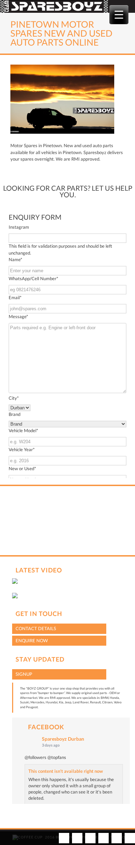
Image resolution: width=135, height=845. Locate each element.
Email (15, 297)
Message (18, 316)
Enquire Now (32, 640)
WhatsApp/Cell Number (33, 278)
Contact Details (36, 628)
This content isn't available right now (65, 771)
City (14, 398)
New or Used (22, 468)
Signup (24, 674)
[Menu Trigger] (118, 14)
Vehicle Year (22, 449)
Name (15, 259)
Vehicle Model (23, 430)
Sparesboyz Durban (63, 739)
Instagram (19, 227)
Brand (14, 414)
